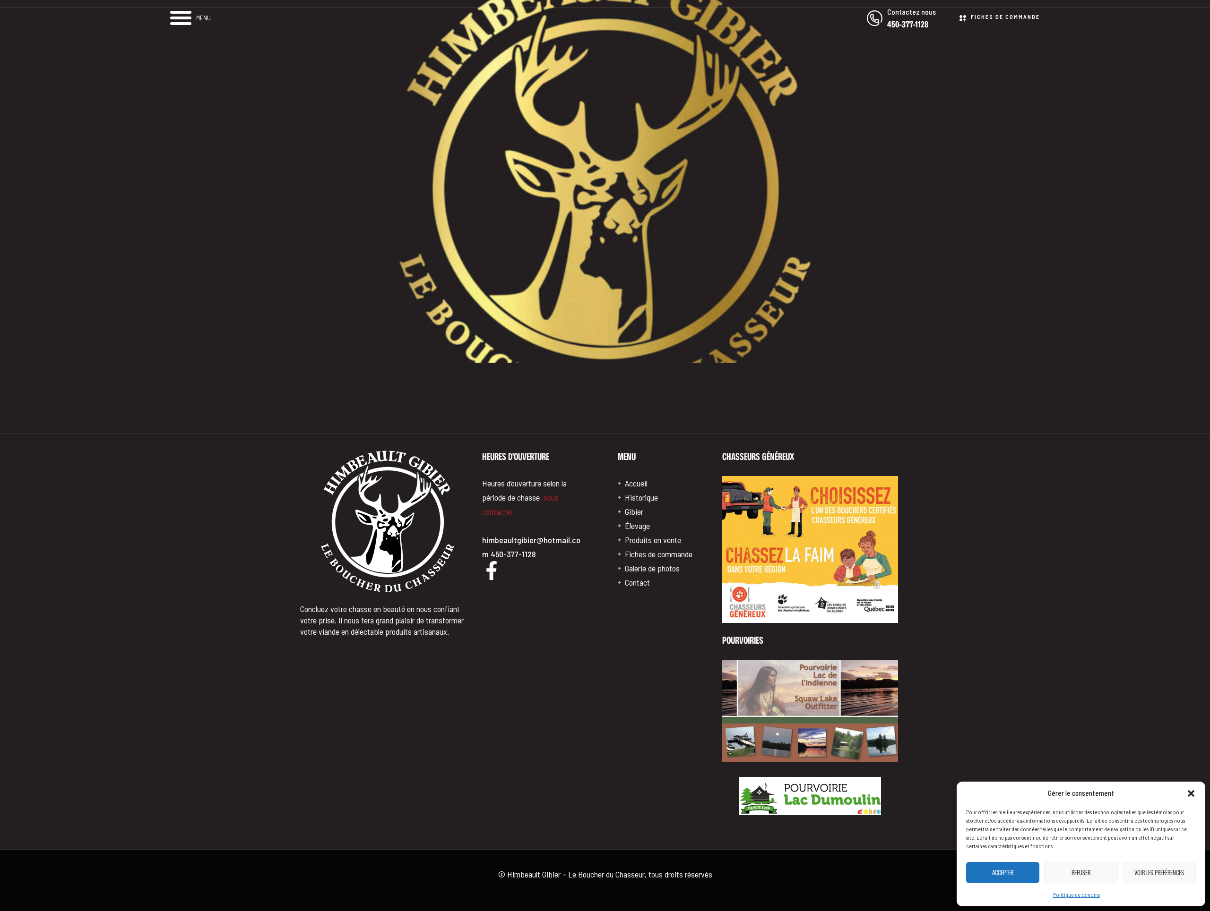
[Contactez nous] (874, 18)
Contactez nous (911, 11)
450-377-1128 (907, 24)
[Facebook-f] (491, 570)
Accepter (1002, 872)
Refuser (1081, 872)
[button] (1191, 793)
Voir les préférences (1159, 872)
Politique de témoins (1076, 894)
